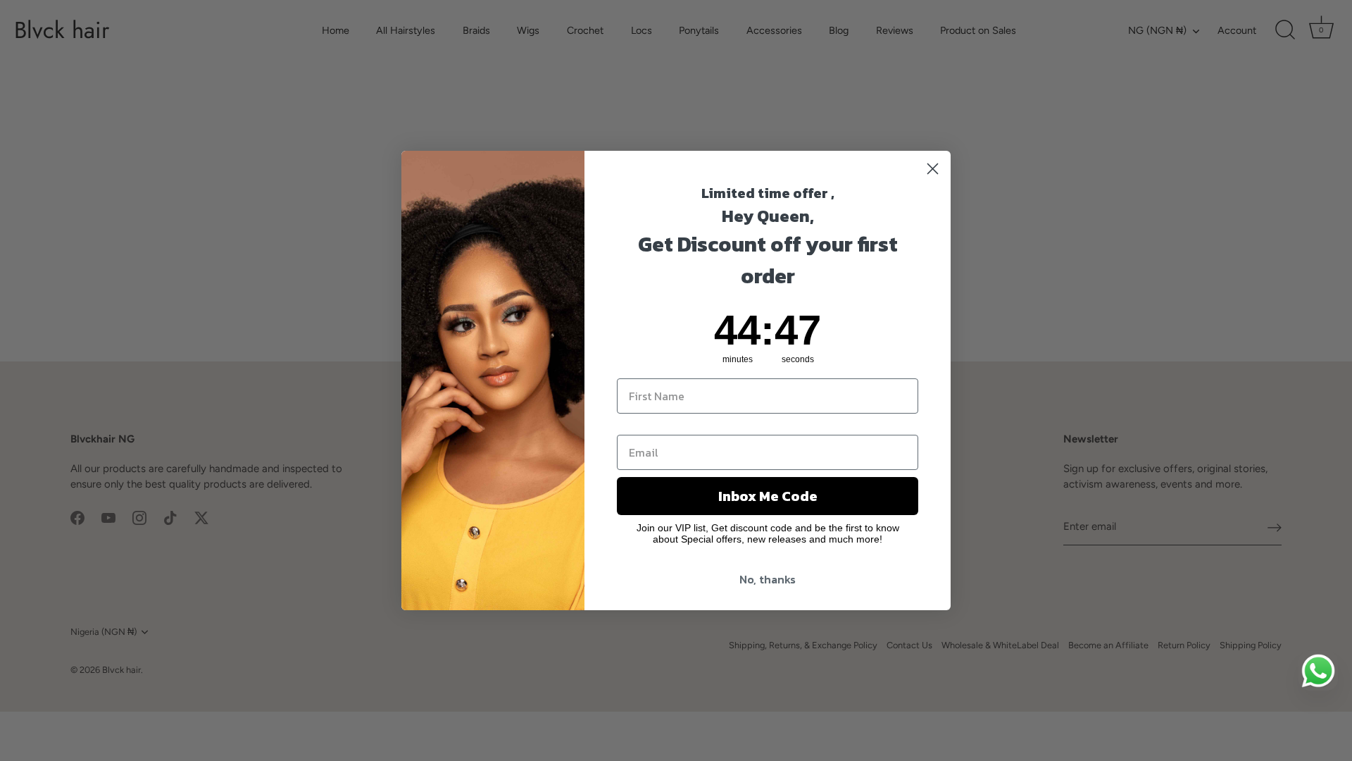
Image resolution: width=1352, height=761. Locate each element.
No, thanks (767, 579)
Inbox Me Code (768, 496)
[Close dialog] (932, 168)
